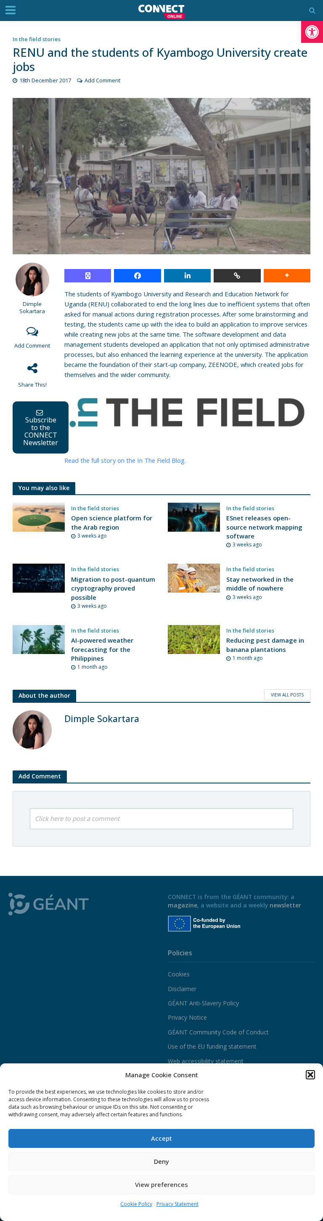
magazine (182, 905)
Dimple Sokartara (32, 308)
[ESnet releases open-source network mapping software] (194, 516)
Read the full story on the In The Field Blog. (125, 460)
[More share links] (287, 275)
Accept (161, 1138)
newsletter (285, 905)
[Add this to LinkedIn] (187, 275)
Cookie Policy (136, 1204)
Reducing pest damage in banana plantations (265, 644)
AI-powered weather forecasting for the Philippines (102, 649)
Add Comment (102, 80)
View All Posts (287, 695)
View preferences (161, 1184)
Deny (161, 1161)
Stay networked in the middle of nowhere (260, 583)
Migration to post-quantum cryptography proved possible (113, 588)
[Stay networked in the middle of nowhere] (194, 577)
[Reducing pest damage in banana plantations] (194, 638)
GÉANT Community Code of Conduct (218, 1032)
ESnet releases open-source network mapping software (264, 527)
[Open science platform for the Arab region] (39, 516)
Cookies (179, 974)
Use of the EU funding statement (212, 1046)
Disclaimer (182, 989)
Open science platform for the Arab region (111, 522)
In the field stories (37, 39)
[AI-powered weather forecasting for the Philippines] (39, 638)
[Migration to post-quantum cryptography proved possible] (39, 577)
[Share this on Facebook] (137, 275)
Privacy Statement (177, 1204)
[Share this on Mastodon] (87, 275)
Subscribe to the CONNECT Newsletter (40, 431)
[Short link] (237, 275)
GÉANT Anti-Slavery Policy (203, 1003)
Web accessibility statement (206, 1061)
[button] (312, 32)
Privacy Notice (187, 1017)
